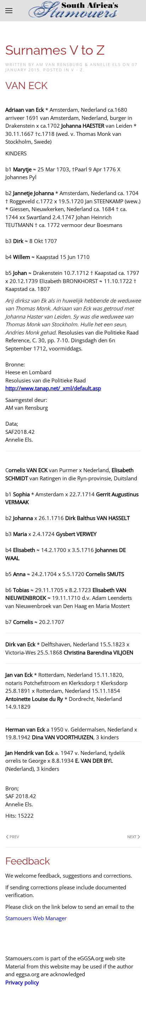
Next (131, 836)
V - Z (77, 69)
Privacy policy (22, 982)
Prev (14, 836)
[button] (8, 10)
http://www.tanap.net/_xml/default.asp (53, 388)
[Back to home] (73, 10)
